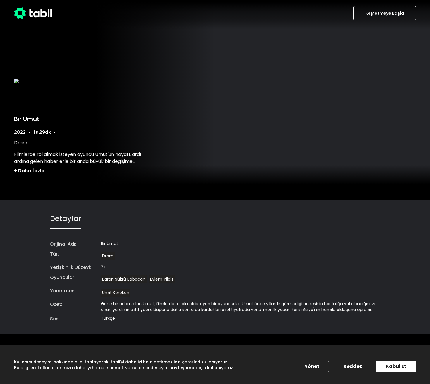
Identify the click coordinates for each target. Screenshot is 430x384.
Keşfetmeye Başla (384, 13)
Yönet (312, 366)
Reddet (352, 366)
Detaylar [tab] (65, 218)
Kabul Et (396, 366)
